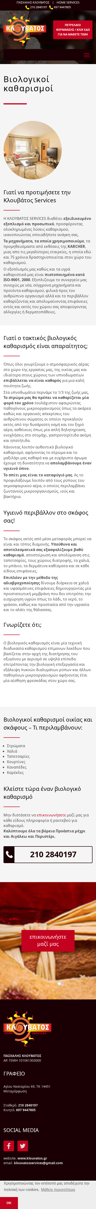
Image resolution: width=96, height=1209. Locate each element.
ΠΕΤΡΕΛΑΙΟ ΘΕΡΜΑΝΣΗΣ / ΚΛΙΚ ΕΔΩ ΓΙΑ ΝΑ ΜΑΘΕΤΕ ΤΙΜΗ (73, 29)
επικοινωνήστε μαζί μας (48, 940)
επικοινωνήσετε (51, 815)
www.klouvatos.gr (32, 1158)
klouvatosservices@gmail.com (38, 1163)
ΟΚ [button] (9, 1203)
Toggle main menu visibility (86, 54)
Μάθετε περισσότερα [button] (58, 1190)
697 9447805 (62, 7)
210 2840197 (38, 7)
